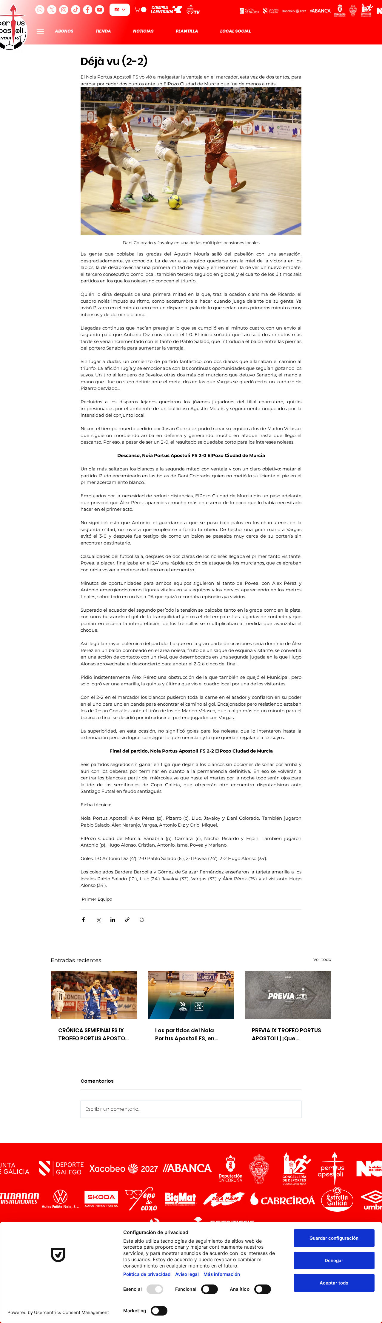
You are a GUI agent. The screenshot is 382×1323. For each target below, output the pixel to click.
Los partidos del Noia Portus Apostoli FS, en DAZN (185, 1034)
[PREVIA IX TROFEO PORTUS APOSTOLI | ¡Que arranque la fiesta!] (288, 995)
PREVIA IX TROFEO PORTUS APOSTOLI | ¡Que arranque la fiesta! (286, 1034)
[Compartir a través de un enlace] (127, 919)
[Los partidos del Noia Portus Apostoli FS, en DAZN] (191, 995)
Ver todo (322, 959)
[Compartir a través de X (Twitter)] (98, 919)
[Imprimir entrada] (142, 919)
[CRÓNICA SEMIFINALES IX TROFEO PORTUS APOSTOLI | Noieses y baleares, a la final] (94, 995)
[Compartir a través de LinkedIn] (112, 919)
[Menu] (40, 31)
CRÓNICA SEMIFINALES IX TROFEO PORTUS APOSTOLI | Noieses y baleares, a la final (93, 1034)
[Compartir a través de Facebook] (83, 919)
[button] (141, 9)
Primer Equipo (97, 899)
